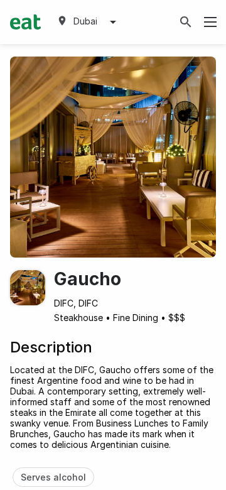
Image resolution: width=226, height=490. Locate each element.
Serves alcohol (53, 477)
